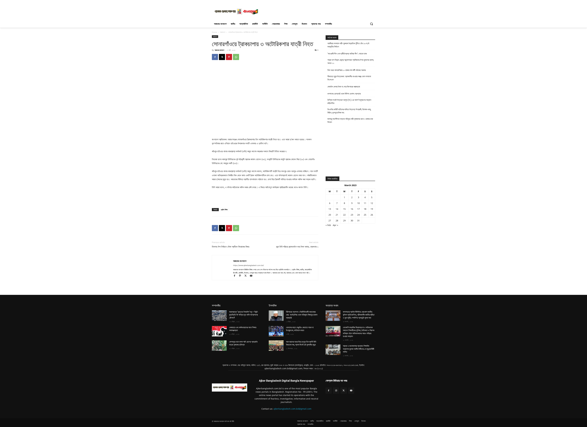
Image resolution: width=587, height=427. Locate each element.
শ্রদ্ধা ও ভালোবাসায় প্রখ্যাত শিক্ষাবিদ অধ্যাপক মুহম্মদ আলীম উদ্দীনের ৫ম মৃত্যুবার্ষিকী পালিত (358, 349)
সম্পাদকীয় (216, 305)
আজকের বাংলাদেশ (219, 50)
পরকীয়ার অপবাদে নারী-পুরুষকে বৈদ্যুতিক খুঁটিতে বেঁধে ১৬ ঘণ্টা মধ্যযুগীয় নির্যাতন (348, 45)
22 (344, 214)
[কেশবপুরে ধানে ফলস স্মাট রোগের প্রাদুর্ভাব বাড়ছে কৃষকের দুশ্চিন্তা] (219, 345)
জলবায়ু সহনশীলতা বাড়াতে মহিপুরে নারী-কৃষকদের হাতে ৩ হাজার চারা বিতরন (350, 120)
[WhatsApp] (236, 57)
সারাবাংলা (222, 32)
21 (337, 214)
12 (372, 203)
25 (365, 214)
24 (358, 214)
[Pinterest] (229, 57)
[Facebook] (215, 57)
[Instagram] (336, 391)
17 (358, 208)
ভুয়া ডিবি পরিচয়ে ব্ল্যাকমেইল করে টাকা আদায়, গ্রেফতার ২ (297, 246)
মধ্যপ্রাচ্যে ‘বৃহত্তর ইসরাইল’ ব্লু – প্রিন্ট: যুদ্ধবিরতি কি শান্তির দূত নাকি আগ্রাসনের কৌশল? (243, 315)
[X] (222, 57)
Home (214, 32)
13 (330, 208)
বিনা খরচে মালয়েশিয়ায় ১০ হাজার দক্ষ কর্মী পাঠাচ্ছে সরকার (346, 70)
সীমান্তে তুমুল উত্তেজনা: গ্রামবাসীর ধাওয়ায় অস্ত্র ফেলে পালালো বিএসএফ (349, 78)
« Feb (328, 225)
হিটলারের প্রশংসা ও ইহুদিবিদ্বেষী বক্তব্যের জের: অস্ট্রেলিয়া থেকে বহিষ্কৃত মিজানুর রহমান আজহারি (301, 315)
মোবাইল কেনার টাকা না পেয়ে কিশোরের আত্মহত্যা (343, 86)
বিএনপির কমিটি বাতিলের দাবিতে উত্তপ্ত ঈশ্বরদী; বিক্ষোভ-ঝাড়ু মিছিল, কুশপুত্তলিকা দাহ (349, 111)
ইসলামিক (273, 305)
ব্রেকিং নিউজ (224, 209)
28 (337, 220)
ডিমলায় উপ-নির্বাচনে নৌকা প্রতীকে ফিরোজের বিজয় (230, 246)
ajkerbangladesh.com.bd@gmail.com (292, 408)
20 (330, 214)
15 (344, 208)
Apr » (335, 225)
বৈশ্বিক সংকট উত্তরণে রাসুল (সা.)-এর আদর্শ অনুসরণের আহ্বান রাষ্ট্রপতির (349, 101)
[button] (371, 23)
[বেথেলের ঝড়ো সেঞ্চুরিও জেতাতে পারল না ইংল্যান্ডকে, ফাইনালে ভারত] (276, 331)
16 (352, 208)
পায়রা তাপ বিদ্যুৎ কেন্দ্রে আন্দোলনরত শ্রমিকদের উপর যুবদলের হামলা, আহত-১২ (350, 61)
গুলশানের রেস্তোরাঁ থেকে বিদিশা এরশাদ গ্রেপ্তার (344, 93)
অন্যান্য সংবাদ (332, 305)
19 (372, 208)
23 (352, 214)
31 (358, 220)
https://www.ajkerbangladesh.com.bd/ (248, 265)
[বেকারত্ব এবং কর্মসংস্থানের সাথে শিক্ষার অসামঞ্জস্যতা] (219, 331)
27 (330, 220)
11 (365, 203)
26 (372, 214)
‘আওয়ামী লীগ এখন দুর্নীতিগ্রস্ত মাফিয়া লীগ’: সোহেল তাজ (347, 53)
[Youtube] (252, 276)
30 (352, 220)
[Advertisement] (316, 11)
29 (344, 220)
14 (337, 208)
